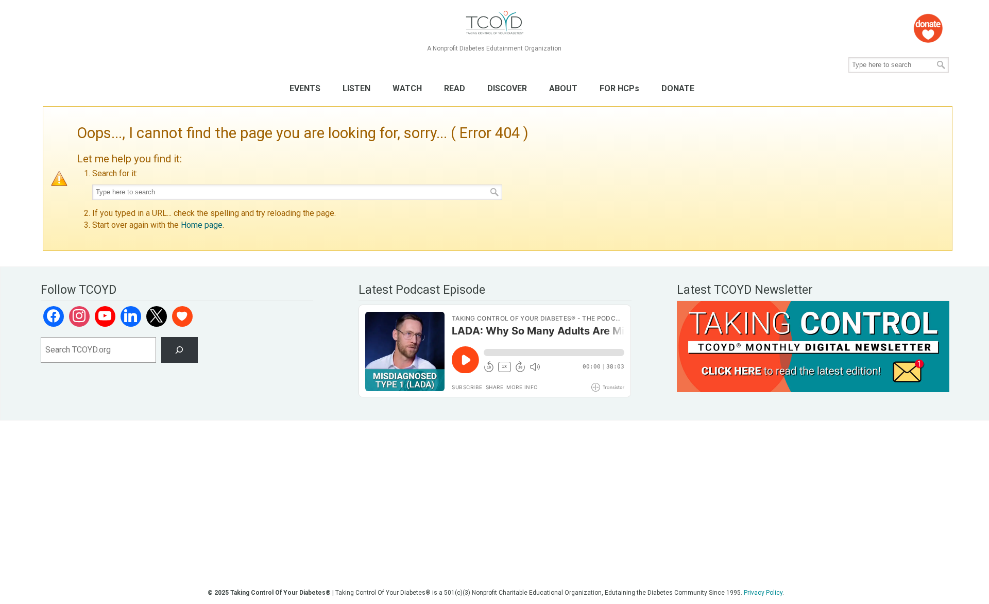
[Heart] (182, 316)
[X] (156, 316)
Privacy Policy (763, 592)
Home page (202, 225)
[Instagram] (79, 316)
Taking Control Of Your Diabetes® (494, 23)
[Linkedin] (131, 316)
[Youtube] (105, 316)
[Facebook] (53, 316)
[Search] (179, 349)
